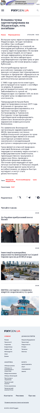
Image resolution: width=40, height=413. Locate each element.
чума (35, 180)
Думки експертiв (28, 336)
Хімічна (24, 351)
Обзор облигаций (10, 376)
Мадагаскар (10, 181)
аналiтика (8, 362)
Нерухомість (26, 344)
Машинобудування (28, 340)
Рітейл (24, 347)
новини (7, 336)
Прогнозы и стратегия (8, 378)
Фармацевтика (14, 35)
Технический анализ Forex (8, 389)
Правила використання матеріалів (16, 402)
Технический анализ (8, 382)
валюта (24, 362)
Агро (6, 354)
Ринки (3, 35)
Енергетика (8, 347)
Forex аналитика (10, 386)
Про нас (32, 396)
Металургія (8, 351)
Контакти (8, 396)
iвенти (24, 371)
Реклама (20, 396)
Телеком (24, 349)
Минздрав (10, 180)
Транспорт (25, 342)
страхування (26, 369)
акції (23, 366)
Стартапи (7, 344)
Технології (8, 342)
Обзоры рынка (9, 365)
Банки (6, 356)
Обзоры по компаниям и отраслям (9, 369)
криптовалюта (27, 364)
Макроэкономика (10, 373)
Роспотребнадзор (23, 180)
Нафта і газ (8, 349)
